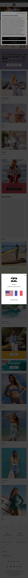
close (25, 275)
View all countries (14, 299)
